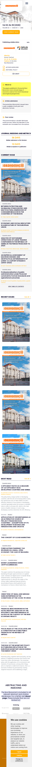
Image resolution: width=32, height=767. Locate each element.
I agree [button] (19, 751)
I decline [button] (19, 755)
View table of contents (16, 286)
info (28, 42)
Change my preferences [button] (19, 760)
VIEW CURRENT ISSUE (11, 32)
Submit (16, 74)
